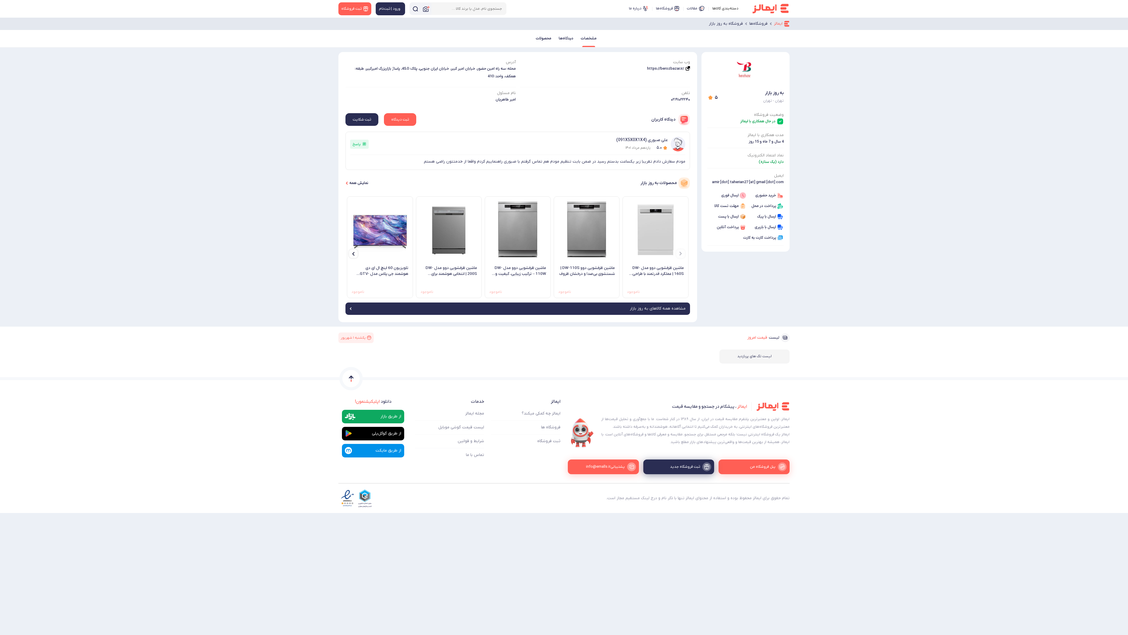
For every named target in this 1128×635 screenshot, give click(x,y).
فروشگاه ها (550, 427)
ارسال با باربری (765, 227)
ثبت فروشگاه (548, 441)
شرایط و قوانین (471, 441)
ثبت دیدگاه (400, 119)
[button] (680, 253)
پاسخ (356, 144)
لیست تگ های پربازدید (754, 356)
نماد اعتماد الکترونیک (766, 155)
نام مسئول (506, 93)
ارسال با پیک (766, 216)
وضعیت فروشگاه (769, 115)
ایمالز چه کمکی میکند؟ (541, 413)
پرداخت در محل (763, 205)
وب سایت (681, 62)
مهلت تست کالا (726, 205)
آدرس (511, 62)
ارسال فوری (730, 195)
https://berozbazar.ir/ (665, 68)
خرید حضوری (765, 195)
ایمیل (779, 175)
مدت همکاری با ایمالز (766, 135)
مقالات (692, 8)
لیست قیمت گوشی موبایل (461, 427)
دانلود (373, 402)
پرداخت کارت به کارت (759, 237)
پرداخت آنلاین (728, 227)
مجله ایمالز (474, 413)
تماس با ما (475, 455)
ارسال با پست (728, 216)
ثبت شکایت (362, 119)
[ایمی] (582, 433)
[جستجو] (415, 8)
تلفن (686, 93)
